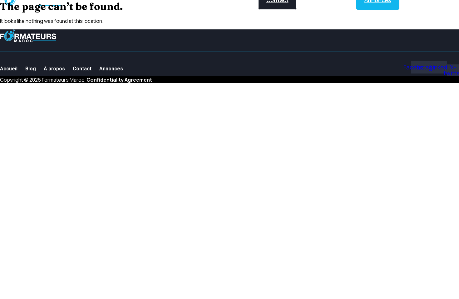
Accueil (8, 69)
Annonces (111, 69)
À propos (54, 69)
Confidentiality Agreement (119, 79)
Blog (30, 69)
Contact (82, 69)
